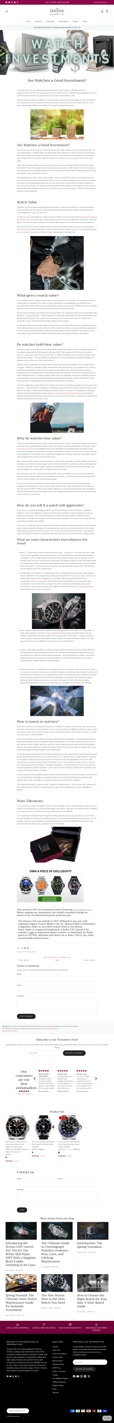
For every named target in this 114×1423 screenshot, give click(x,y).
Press (54, 1389)
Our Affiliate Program (60, 1378)
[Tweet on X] (22, 948)
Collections (63, 21)
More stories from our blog (57, 1218)
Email (19, 985)
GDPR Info (56, 1368)
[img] (24, 1091)
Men (29, 21)
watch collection (76, 816)
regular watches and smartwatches (68, 393)
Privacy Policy (57, 1357)
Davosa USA (15, 1416)
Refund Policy (57, 1361)
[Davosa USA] (57, 11)
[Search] (7, 11)
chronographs (42, 581)
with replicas (21, 811)
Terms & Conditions (59, 1354)
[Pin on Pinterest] (28, 948)
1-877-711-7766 (63, 2)
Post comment (26, 1016)
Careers (55, 1375)
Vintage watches (51, 633)
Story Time (56, 1350)
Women (38, 21)
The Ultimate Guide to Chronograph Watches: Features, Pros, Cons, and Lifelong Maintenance (55, 1252)
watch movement (79, 576)
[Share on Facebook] (25, 948)
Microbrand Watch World (50, 1029)
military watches (26, 638)
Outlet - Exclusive (59, 1371)
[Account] (102, 11)
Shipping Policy (58, 1364)
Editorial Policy (12, 1031)
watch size (35, 212)
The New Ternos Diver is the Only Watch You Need (53, 1299)
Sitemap (55, 1392)
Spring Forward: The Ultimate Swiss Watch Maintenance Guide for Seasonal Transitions (21, 1303)
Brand (75, 21)
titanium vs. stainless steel (80, 586)
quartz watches (26, 449)
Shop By (50, 21)
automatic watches (51, 165)
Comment (20, 996)
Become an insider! (74, 1053)
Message (20, 1189)
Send (22, 1210)
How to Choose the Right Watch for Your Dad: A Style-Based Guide (92, 1301)
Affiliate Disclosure (59, 1382)
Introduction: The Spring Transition (89, 1245)
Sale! (85, 21)
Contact (55, 1347)
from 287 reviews (24, 1094)
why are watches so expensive (28, 232)
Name (19, 974)
